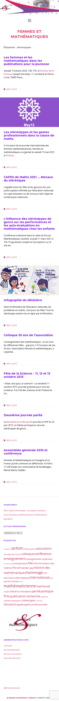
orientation (25, 591)
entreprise (7, 564)
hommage (34, 572)
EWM (14, 563)
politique (47, 591)
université (38, 601)
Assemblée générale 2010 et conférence (25, 451)
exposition (22, 563)
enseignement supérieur (39, 559)
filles (31, 563)
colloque (28, 554)
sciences (44, 596)
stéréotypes (28, 600)
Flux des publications (12, 650)
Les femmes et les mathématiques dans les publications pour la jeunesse (26, 61)
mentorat (43, 586)
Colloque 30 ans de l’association (28, 335)
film (36, 563)
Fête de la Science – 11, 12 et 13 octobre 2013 (27, 375)
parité (36, 591)
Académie (7, 549)
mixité (6, 591)
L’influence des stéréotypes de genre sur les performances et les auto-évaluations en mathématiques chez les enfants (29, 223)
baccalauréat (9, 554)
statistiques (16, 600)
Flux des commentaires (13, 654)
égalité (20, 604)
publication (18, 596)
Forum (16, 568)
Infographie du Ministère (29, 280)
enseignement (15, 558)
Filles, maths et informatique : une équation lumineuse (25, 510)
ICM (45, 573)
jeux (51, 578)
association (44, 548)
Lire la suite (11, 89)
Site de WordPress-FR (12, 658)
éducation (10, 604)
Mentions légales (12, 688)
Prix (7, 596)
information (9, 577)
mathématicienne (20, 585)
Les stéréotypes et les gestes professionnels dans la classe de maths (29, 112)
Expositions (8, 519)
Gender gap (27, 567)
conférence (42, 553)
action (17, 548)
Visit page (29, 7)
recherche (33, 596)
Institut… (11, 155)
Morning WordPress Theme (20, 698)
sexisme (7, 600)
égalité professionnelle (35, 604)
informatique (22, 577)
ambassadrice (29, 549)
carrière (18, 554)
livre (21, 582)
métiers (14, 591)
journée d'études (11, 581)
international (39, 577)
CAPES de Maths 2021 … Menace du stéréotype (28, 178)
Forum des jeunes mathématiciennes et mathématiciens (25, 515)
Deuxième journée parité (23, 415)
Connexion (8, 646)
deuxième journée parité (19, 421)
